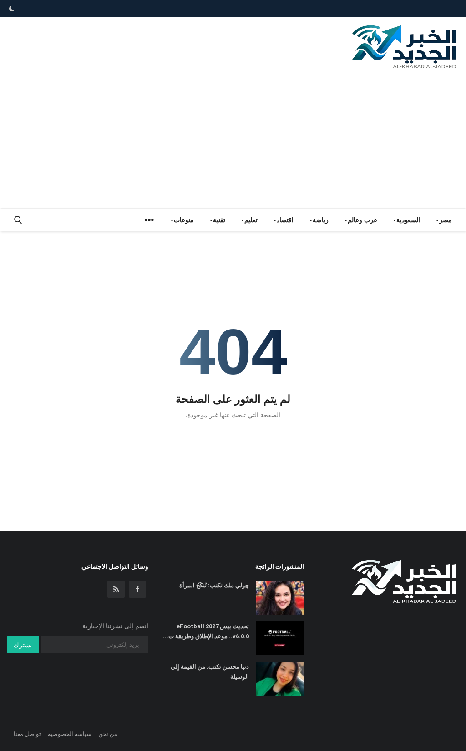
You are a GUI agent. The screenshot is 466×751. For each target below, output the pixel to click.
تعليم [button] (251, 219)
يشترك (23, 645)
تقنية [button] (219, 219)
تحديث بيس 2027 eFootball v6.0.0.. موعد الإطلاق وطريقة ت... (205, 631)
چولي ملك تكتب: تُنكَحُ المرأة (214, 585)
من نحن (107, 734)
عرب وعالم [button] (362, 219)
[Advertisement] (233, 140)
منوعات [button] (184, 219)
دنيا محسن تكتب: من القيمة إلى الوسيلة (209, 671)
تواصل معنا (27, 734)
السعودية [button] (408, 219)
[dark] (12, 8)
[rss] (116, 589)
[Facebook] (137, 589)
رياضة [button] (321, 219)
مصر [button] (445, 219)
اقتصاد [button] (285, 219)
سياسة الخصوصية (69, 734)
